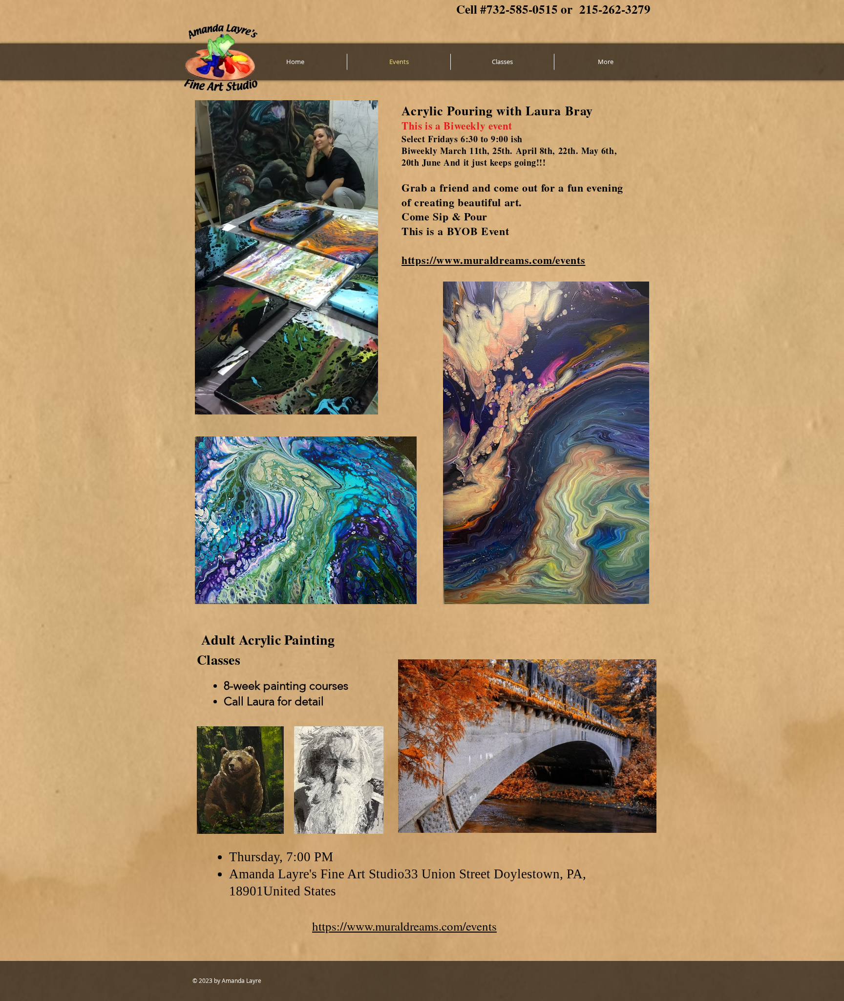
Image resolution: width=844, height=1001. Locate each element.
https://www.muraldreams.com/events (493, 260)
